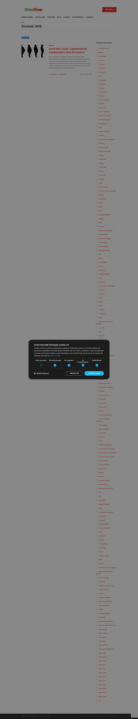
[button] (41, 373)
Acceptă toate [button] (94, 373)
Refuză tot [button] (74, 373)
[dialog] (69, 359)
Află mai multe (55, 356)
